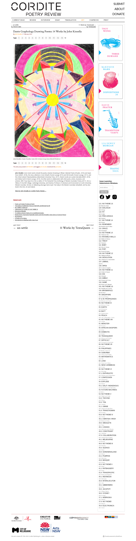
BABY (104, 245)
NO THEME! (107, 501)
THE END (106, 398)
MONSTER (105, 323)
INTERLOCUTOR (109, 481)
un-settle (15, 25)
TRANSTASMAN (109, 410)
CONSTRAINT (108, 431)
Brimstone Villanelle (20, 211)
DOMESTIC (105, 332)
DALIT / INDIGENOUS (111, 386)
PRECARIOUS (107, 216)
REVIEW (33, 20)
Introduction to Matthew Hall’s (26, 220)
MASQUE (106, 460)
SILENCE (106, 448)
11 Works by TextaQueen (86, 25)
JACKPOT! (107, 489)
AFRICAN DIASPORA (109, 328)
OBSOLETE (107, 423)
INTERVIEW (45, 20)
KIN (103, 274)
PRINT (106, 20)
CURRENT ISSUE (18, 20)
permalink (58, 167)
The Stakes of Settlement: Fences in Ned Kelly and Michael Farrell (32, 206)
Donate (118, 14)
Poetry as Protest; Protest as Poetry (25, 204)
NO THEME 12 (107, 253)
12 (58, 38)
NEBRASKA (107, 497)
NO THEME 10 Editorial (21, 207)
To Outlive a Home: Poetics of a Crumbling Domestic (29, 213)
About (119, 9)
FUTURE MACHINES (109, 390)
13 (62, 38)
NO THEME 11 (107, 270)
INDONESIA (107, 476)
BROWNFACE (107, 290)
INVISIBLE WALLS (109, 237)
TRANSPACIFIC (108, 472)
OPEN (104, 266)
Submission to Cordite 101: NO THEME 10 (26, 209)
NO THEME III (108, 443)
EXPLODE (105, 381)
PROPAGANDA (110, 299)
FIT (103, 212)
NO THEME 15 (107, 204)
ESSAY (57, 20)
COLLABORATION (109, 435)
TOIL (104, 402)
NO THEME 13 (107, 233)
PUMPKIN (106, 456)
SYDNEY (106, 493)
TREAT (104, 241)
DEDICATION (107, 257)
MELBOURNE (108, 439)
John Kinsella (18, 34)
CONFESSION (106, 377)
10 (49, 38)
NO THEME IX (106, 303)
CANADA (106, 427)
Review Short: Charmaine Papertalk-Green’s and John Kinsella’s (40, 214)
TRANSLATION (70, 20)
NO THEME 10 (107, 286)
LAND (103, 361)
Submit (119, 4)
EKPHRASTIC (108, 373)
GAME (104, 282)
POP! (104, 249)
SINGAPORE (106, 295)
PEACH (104, 315)
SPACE (105, 228)
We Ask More (18, 216)
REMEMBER (107, 224)
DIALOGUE (106, 208)
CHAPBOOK (94, 20)
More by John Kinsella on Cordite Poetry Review (30, 191)
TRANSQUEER (107, 336)
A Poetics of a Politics (21, 218)
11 (54, 38)
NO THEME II (107, 464)
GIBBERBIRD (108, 485)
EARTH (104, 307)
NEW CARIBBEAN (108, 365)
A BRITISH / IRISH (109, 419)
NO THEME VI (106, 369)
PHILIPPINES (106, 348)
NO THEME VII (106, 344)
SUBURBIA (105, 352)
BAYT (103, 311)
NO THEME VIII (107, 319)
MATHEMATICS (107, 357)
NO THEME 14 (107, 220)
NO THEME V (106, 394)
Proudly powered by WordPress (113, 536)
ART (82, 20)
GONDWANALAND (110, 452)
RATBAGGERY (108, 468)
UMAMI (105, 406)
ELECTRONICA (108, 506)
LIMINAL (105, 261)
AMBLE (105, 278)
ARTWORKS (30, 167)
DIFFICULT (105, 340)
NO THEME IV (108, 414)
